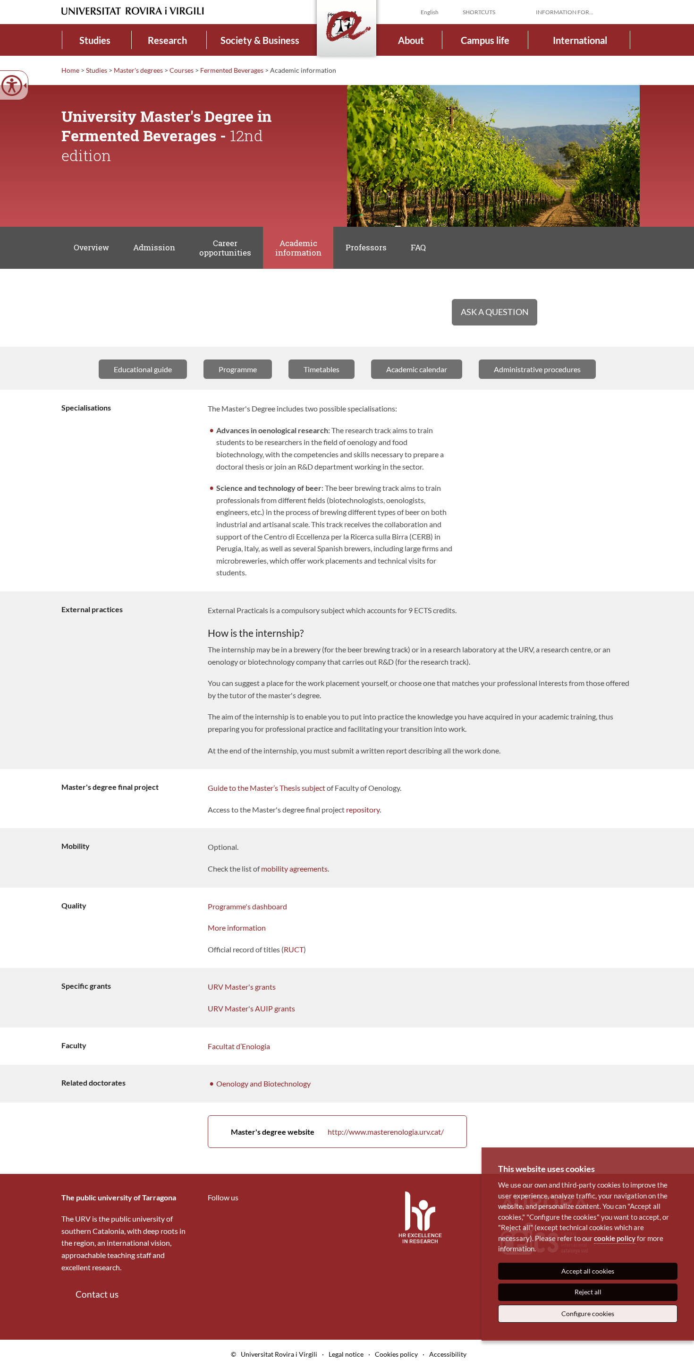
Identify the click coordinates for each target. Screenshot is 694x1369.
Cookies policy (396, 1354)
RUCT (294, 949)
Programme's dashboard (247, 906)
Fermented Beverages (231, 70)
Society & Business (259, 40)
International (580, 40)
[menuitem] (95, 40)
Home (70, 70)
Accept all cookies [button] (587, 1271)
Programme (238, 369)
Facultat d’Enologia (239, 1046)
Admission (154, 247)
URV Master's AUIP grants (251, 1008)
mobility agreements (294, 868)
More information (237, 927)
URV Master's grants (242, 986)
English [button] (430, 12)
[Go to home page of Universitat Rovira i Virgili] (132, 11)
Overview (91, 247)
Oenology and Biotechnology (263, 1083)
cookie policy (614, 1238)
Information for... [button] (564, 12)
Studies (94, 40)
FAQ (418, 247)
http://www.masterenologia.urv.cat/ (337, 1131)
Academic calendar (416, 369)
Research (167, 40)
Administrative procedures (537, 369)
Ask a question (495, 312)
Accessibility (447, 1354)
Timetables (321, 369)
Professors (366, 247)
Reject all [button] (588, 1292)
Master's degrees (138, 70)
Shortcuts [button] (479, 12)
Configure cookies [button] (587, 1313)
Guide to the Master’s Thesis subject (266, 787)
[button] (625, 11)
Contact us (97, 1294)
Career (225, 248)
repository (363, 809)
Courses (181, 70)
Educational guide (143, 369)
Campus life (485, 40)
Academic (298, 248)
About (411, 40)
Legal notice (346, 1354)
